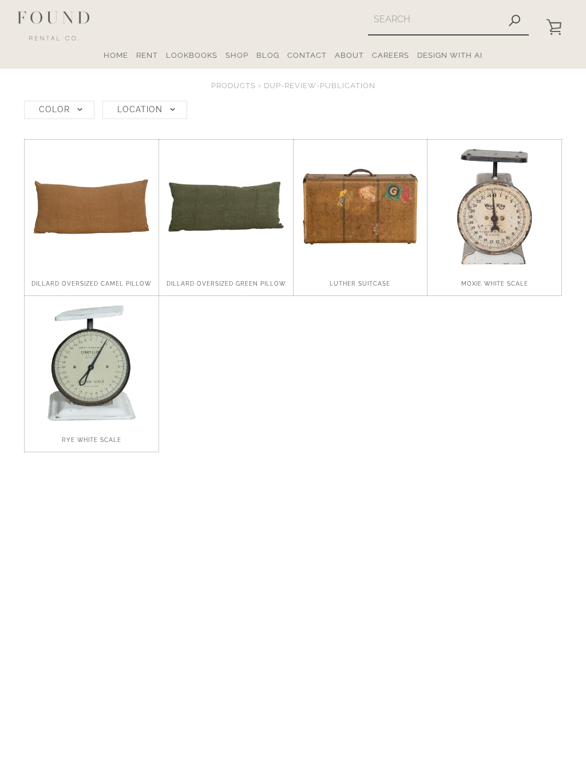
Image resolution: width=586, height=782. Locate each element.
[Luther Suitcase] (360, 207)
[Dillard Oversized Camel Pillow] (91, 207)
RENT (147, 55)
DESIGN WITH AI (449, 55)
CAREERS (390, 55)
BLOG (267, 55)
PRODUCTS (233, 85)
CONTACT (307, 55)
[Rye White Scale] (91, 363)
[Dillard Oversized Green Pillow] (226, 207)
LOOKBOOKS (191, 55)
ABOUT (349, 55)
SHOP (236, 55)
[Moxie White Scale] (494, 207)
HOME (116, 55)
